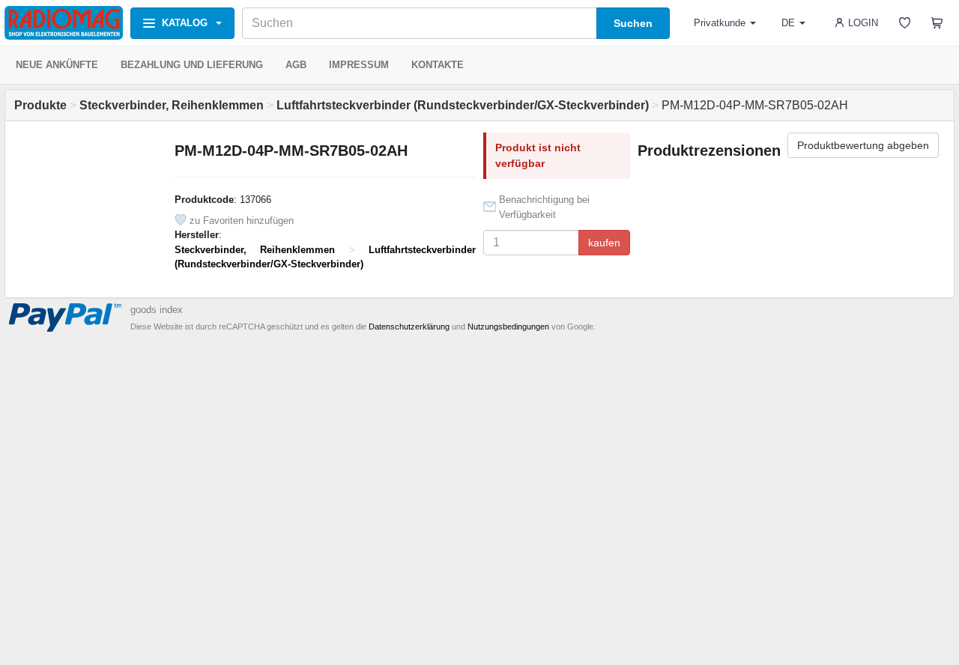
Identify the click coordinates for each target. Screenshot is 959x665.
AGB (295, 64)
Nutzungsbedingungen (508, 326)
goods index (156, 309)
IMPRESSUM (359, 64)
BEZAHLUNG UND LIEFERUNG (192, 64)
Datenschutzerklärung (409, 326)
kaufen (604, 243)
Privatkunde (719, 22)
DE (788, 22)
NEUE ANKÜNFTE (57, 64)
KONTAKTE (437, 64)
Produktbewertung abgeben (863, 145)
